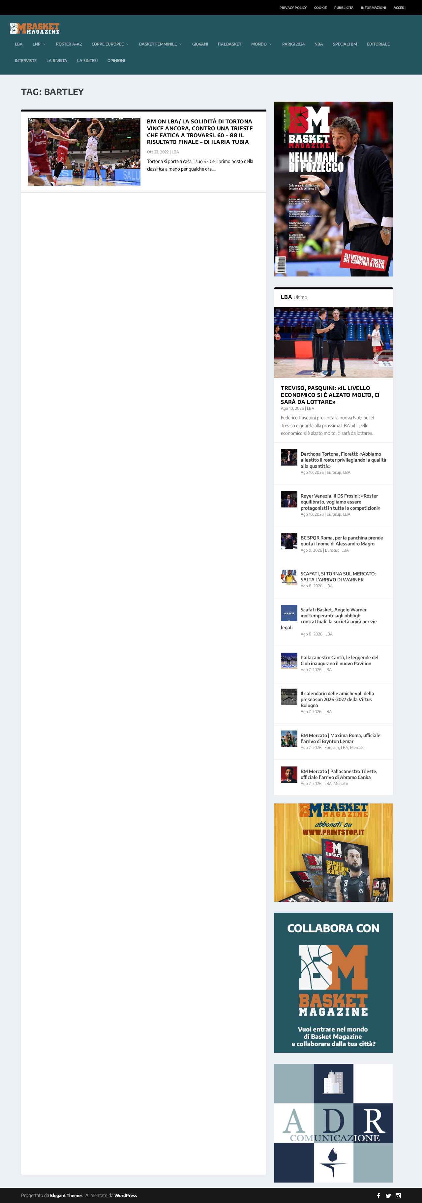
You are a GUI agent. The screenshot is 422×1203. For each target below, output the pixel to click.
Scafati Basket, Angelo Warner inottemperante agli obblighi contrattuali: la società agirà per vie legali (329, 619)
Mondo (259, 44)
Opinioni (116, 60)
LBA (19, 44)
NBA (319, 44)
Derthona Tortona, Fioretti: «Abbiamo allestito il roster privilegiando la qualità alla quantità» (343, 460)
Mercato (357, 747)
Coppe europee (108, 44)
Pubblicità (343, 8)
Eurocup (334, 472)
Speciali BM (345, 44)
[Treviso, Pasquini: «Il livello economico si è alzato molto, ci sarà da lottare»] (333, 342)
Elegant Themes (66, 1195)
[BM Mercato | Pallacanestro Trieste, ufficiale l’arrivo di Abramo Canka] (289, 774)
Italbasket (229, 44)
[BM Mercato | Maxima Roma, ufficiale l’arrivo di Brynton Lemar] (289, 739)
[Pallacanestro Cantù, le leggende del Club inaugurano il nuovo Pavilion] (289, 661)
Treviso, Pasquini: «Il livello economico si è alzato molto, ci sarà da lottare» (330, 395)
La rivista (56, 60)
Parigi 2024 (293, 44)
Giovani (200, 44)
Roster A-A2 (69, 44)
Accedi (400, 8)
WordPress (125, 1195)
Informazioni (373, 8)
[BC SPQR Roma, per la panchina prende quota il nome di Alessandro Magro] (289, 541)
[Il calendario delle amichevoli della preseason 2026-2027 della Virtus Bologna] (289, 697)
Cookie (320, 8)
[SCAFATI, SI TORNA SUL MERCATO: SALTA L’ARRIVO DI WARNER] (289, 577)
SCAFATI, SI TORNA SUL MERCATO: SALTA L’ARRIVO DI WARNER (338, 576)
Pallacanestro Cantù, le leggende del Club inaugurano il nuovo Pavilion (339, 660)
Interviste (26, 60)
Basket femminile (158, 44)
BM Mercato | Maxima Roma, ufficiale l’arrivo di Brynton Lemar (340, 738)
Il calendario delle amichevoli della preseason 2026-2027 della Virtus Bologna (337, 699)
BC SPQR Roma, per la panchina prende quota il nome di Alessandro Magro (342, 540)
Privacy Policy (293, 8)
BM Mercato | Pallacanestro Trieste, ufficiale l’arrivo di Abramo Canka (339, 774)
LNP (37, 44)
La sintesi (87, 60)
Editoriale (378, 44)
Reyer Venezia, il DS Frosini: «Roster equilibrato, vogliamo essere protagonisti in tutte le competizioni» (340, 501)
